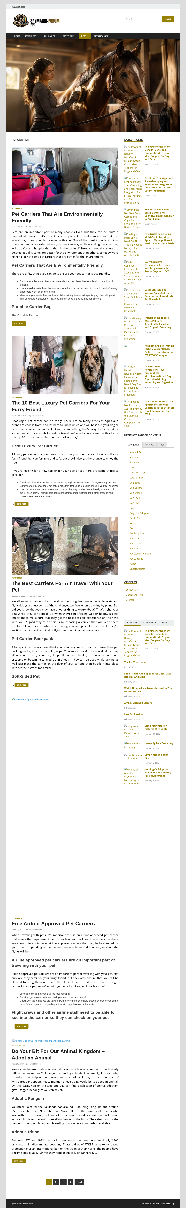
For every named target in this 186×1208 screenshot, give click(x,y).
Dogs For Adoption (139, 513)
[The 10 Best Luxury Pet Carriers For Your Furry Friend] (65, 365)
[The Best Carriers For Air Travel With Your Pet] (65, 546)
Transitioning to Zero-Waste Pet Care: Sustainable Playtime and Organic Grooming (158, 322)
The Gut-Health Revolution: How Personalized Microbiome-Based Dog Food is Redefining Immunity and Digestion (159, 374)
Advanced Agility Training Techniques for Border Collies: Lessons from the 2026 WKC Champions (159, 350)
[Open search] (173, 36)
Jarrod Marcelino (39, 227)
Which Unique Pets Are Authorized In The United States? (148, 690)
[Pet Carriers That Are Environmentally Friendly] (65, 176)
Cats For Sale (136, 477)
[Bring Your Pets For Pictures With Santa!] (133, 726)
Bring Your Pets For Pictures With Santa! (156, 727)
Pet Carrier (17, 209)
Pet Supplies (136, 558)
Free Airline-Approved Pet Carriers (53, 923)
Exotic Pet (30, 36)
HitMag (170, 1203)
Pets (83, 36)
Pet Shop (134, 548)
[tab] (133, 444)
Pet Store (68, 36)
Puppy (132, 563)
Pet (131, 528)
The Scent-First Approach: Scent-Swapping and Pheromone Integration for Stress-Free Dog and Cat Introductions (159, 184)
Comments (149, 622)
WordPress (157, 1203)
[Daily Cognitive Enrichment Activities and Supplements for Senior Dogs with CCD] (133, 262)
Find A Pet (49, 36)
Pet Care (134, 538)
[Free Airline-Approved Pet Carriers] (65, 806)
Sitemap (130, 599)
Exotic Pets (135, 518)
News (132, 523)
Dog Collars (135, 487)
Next (79, 1182)
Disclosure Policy (135, 594)
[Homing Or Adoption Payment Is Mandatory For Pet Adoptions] (133, 769)
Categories (133, 444)
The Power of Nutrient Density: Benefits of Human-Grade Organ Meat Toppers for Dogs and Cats (157, 153)
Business (134, 462)
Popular (132, 622)
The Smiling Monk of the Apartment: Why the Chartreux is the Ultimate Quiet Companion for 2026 (159, 408)
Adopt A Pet (135, 452)
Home (17, 36)
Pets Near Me (101, 36)
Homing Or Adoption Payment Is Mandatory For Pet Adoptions (158, 772)
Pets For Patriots (133, 714)
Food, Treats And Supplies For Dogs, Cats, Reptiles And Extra (148, 675)
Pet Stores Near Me (140, 553)
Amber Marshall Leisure (138, 702)
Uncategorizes (137, 568)
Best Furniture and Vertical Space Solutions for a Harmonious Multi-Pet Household (159, 294)
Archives (149, 444)
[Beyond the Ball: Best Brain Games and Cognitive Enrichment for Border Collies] (133, 209)
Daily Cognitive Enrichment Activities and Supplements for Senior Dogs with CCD (157, 266)
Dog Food (134, 497)
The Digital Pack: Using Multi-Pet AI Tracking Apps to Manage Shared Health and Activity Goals (159, 238)
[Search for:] (149, 19)
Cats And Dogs (137, 472)
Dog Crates (135, 492)
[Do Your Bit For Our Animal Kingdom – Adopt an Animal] (65, 1041)
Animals (133, 457)
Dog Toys (134, 503)
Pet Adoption (136, 533)
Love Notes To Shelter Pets (157, 756)
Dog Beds (134, 482)
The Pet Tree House (135, 662)
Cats (14, 1046)
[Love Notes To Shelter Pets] (133, 755)
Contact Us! (132, 589)
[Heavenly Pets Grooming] (133, 743)
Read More (17, 323)
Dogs (132, 508)
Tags (162, 444)
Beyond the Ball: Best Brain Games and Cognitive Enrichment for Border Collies (159, 214)
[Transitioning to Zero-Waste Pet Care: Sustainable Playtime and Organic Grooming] (133, 318)
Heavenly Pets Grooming (159, 743)
